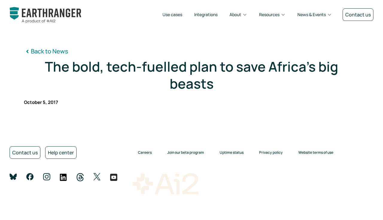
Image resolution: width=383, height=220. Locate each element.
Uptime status (232, 152)
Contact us (25, 152)
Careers (145, 152)
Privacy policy (271, 152)
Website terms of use (315, 152)
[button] (238, 14)
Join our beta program (185, 152)
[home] (54, 15)
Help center (61, 152)
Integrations (206, 14)
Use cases (172, 14)
